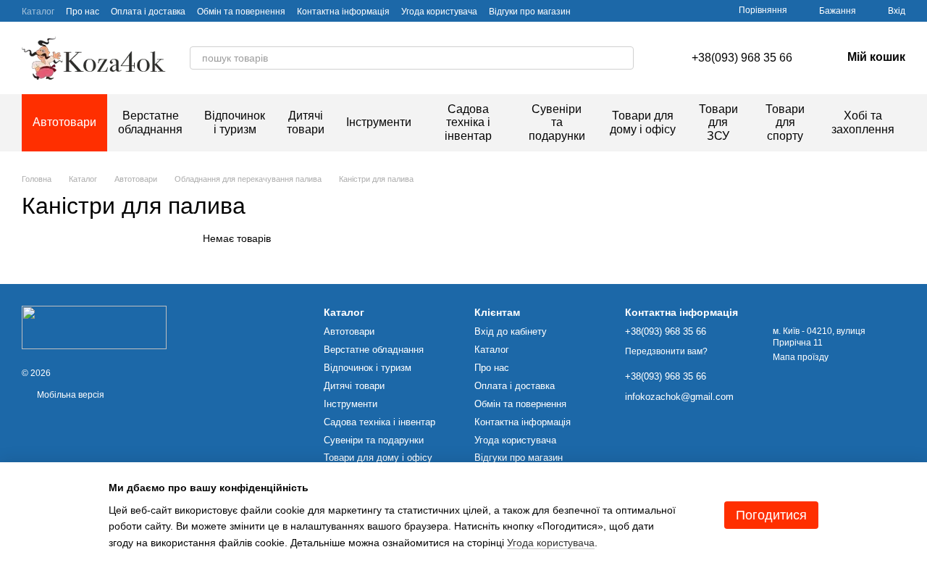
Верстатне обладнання (150, 122)
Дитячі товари (305, 122)
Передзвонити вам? (666, 351)
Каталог (38, 12)
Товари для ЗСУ (718, 122)
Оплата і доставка (148, 12)
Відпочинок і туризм (234, 122)
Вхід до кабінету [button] (510, 331)
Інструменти (378, 122)
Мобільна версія (69, 395)
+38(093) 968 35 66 (742, 57)
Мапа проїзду (801, 357)
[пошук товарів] (622, 58)
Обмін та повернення (241, 12)
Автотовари (64, 122)
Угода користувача (439, 12)
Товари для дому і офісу (643, 122)
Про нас (82, 12)
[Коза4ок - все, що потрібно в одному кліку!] (94, 327)
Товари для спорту (785, 122)
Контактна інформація (343, 12)
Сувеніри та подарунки (557, 122)
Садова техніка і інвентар (468, 122)
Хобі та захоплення (862, 122)
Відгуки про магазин (530, 12)
